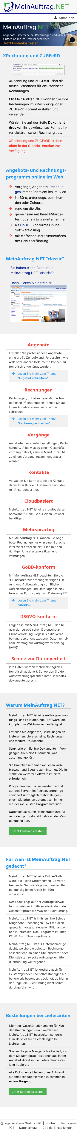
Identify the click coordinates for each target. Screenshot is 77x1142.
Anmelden (65, 18)
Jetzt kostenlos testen (20, 43)
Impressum (69, 1123)
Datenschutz (28, 1128)
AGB (11, 1128)
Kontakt (51, 1123)
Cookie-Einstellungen (57, 1128)
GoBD (24, 225)
